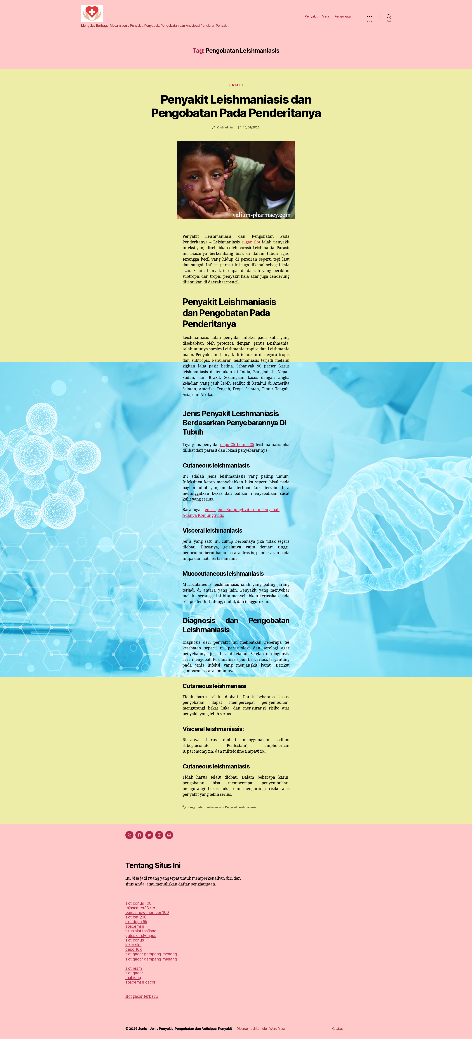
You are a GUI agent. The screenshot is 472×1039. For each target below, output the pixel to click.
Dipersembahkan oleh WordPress (260, 1029)
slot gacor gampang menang (151, 954)
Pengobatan (343, 16)
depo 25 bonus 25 (237, 444)
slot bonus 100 (138, 903)
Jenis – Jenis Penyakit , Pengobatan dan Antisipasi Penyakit (185, 1029)
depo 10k (133, 949)
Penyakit (311, 16)
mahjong (133, 977)
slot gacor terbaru (141, 996)
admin (228, 127)
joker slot (133, 944)
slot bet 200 (136, 917)
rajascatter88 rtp (140, 908)
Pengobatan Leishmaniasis (206, 807)
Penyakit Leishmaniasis (240, 807)
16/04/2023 (251, 127)
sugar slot (251, 242)
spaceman (134, 926)
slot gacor (134, 973)
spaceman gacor (140, 982)
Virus (326, 16)
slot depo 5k (136, 921)
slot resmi (134, 968)
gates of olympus (140, 935)
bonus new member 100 (147, 912)
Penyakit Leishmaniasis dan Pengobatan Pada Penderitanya (236, 106)
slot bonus (134, 940)
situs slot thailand (141, 931)
